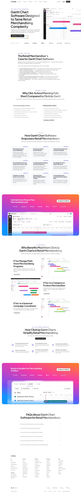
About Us (48, 460)
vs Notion (36, 475)
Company (48, 459)
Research (60, 473)
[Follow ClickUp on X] (17, 488)
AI (11, 459)
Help (59, 459)
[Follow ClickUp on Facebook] (13, 488)
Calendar (24, 465)
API (23, 475)
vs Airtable (37, 476)
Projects (24, 462)
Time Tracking (25, 468)
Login (64, 1)
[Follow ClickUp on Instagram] (15, 488)
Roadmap (48, 476)
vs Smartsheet (37, 470)
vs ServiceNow (37, 465)
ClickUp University (61, 468)
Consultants (49, 470)
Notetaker (12, 466)
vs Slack (36, 468)
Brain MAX (13, 477)
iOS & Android (13, 474)
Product (24, 459)
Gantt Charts (25, 470)
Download (13, 472)
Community (60, 467)
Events (48, 467)
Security (50, 491)
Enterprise (45, 1)
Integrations (25, 476)
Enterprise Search (14, 468)
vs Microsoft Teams (38, 462)
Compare (36, 459)
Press (48, 473)
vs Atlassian (37, 460)
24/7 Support (60, 460)
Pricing (40, 1)
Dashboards (25, 467)
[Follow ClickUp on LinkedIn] (11, 488)
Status (45, 491)
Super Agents (13, 462)
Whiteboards (25, 473)
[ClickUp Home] (13, 1)
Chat (23, 460)
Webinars (60, 470)
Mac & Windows (14, 476)
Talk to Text (13, 469)
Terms (59, 491)
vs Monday (37, 467)
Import (59, 465)
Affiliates (48, 465)
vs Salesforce (37, 473)
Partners (48, 468)
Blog (59, 472)
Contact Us (60, 462)
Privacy (55, 491)
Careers (48, 462)
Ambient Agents (14, 464)
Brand (48, 475)
